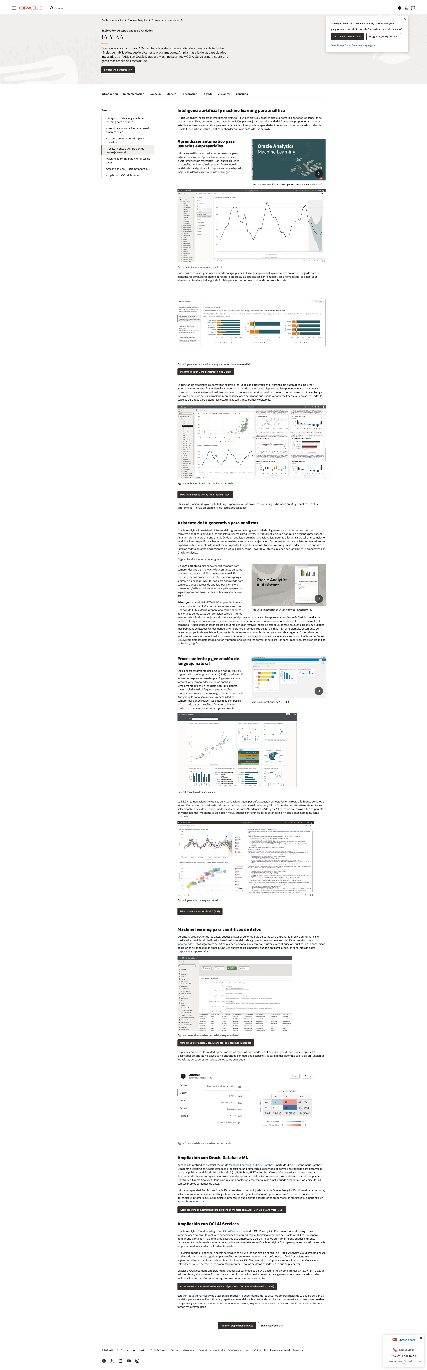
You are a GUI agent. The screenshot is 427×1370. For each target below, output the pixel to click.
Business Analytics (137, 20)
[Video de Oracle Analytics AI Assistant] (289, 585)
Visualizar (224, 94)
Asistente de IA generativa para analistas (125, 140)
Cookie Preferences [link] (158, 1350)
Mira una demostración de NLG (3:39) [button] (200, 911)
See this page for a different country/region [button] (353, 45)
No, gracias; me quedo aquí (383, 36)
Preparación (189, 94)
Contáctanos (298, 1350)
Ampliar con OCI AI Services (122, 175)
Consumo (242, 94)
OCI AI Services (232, 1231)
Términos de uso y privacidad (134, 1350)
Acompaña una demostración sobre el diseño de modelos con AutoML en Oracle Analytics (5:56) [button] (231, 1209)
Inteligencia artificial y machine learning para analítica (125, 119)
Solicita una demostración (118, 69)
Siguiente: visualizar (272, 1325)
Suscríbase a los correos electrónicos (244, 1350)
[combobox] (213, 8)
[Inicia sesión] (406, 8)
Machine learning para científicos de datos (128, 160)
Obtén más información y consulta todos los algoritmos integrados (215, 1042)
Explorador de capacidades (165, 20)
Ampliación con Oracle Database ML (128, 168)
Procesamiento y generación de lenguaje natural (125, 150)
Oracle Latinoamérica (112, 20)
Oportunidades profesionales (212, 1350)
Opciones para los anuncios (183, 1350)
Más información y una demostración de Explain (205, 371)
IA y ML (207, 94)
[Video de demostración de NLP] (289, 160)
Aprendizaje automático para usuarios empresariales (129, 130)
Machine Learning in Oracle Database (252, 1165)
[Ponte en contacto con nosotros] (413, 8)
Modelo (171, 94)
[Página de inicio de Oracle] (31, 8)
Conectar (155, 94)
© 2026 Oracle (107, 1349)
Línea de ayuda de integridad (277, 1350)
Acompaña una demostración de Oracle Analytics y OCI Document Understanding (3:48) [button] (227, 1286)
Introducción (109, 94)
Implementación (133, 94)
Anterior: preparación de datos (237, 1325)
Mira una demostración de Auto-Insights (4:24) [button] (205, 494)
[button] (14, 8)
